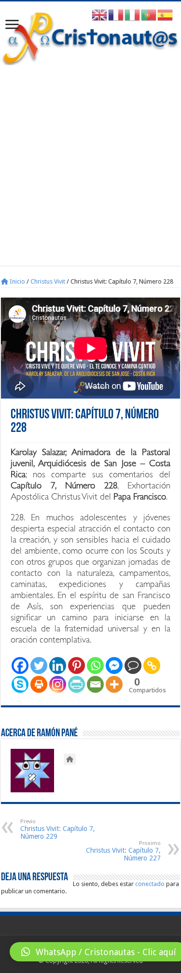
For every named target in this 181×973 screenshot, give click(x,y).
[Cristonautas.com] (90, 36)
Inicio (16, 281)
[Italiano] (133, 14)
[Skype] (20, 684)
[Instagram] (57, 684)
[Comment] (133, 665)
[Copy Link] (151, 665)
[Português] (149, 14)
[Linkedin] (57, 665)
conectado (150, 883)
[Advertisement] (90, 160)
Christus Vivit (47, 281)
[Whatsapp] (95, 665)
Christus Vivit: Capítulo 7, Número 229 (57, 829)
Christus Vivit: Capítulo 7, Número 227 (123, 851)
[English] (100, 14)
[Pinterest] (76, 665)
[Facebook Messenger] (114, 665)
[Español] (165, 14)
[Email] (95, 684)
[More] (114, 684)
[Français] (116, 14)
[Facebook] (20, 665)
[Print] (38, 684)
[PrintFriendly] (76, 684)
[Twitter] (38, 665)
